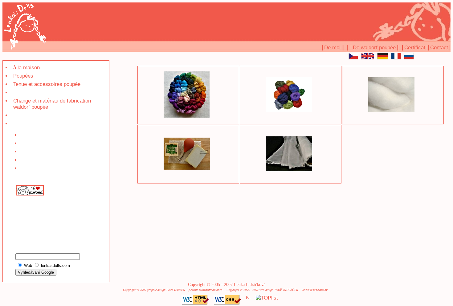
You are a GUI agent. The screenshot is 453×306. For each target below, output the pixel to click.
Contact (439, 47)
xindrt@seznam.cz (315, 290)
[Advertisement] (33, 218)
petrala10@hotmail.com (205, 290)
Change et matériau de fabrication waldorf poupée (52, 104)
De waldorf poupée (374, 47)
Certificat (414, 47)
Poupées (23, 76)
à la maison (26, 67)
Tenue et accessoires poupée (46, 84)
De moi (332, 47)
